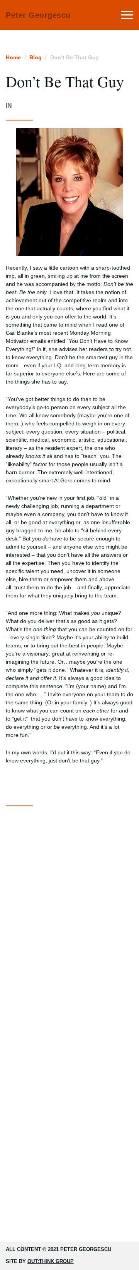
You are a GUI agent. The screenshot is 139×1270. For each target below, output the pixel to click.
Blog (35, 57)
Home (13, 57)
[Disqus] (69, 911)
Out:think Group (50, 1261)
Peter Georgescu (38, 15)
